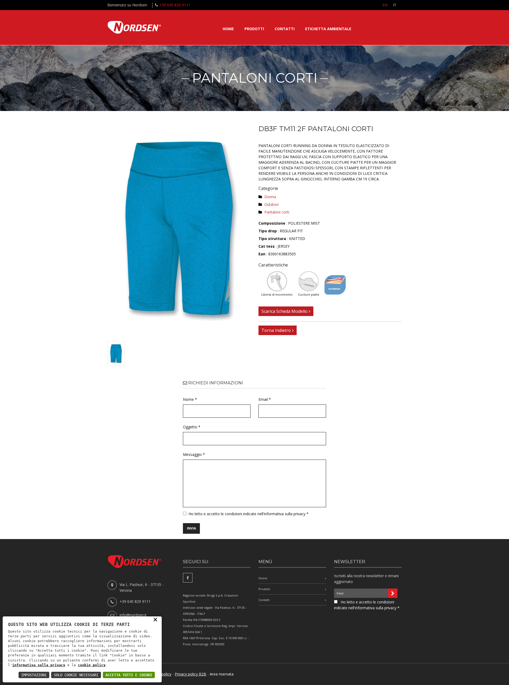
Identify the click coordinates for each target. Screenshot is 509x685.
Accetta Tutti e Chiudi (129, 675)
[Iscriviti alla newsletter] (392, 593)
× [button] (155, 619)
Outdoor (271, 204)
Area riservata (222, 674)
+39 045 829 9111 (174, 4)
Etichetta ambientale (328, 28)
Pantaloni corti (276, 212)
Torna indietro (276, 330)
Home (228, 28)
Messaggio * (194, 454)
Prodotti (254, 28)
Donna (270, 196)
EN (385, 4)
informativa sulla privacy (38, 665)
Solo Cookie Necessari (76, 675)
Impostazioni (34, 675)
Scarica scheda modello (284, 311)
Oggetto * (191, 426)
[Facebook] (187, 577)
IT (394, 4)
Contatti (285, 28)
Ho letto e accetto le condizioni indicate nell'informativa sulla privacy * (248, 513)
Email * (264, 399)
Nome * (190, 399)
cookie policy (92, 665)
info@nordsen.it (133, 614)
